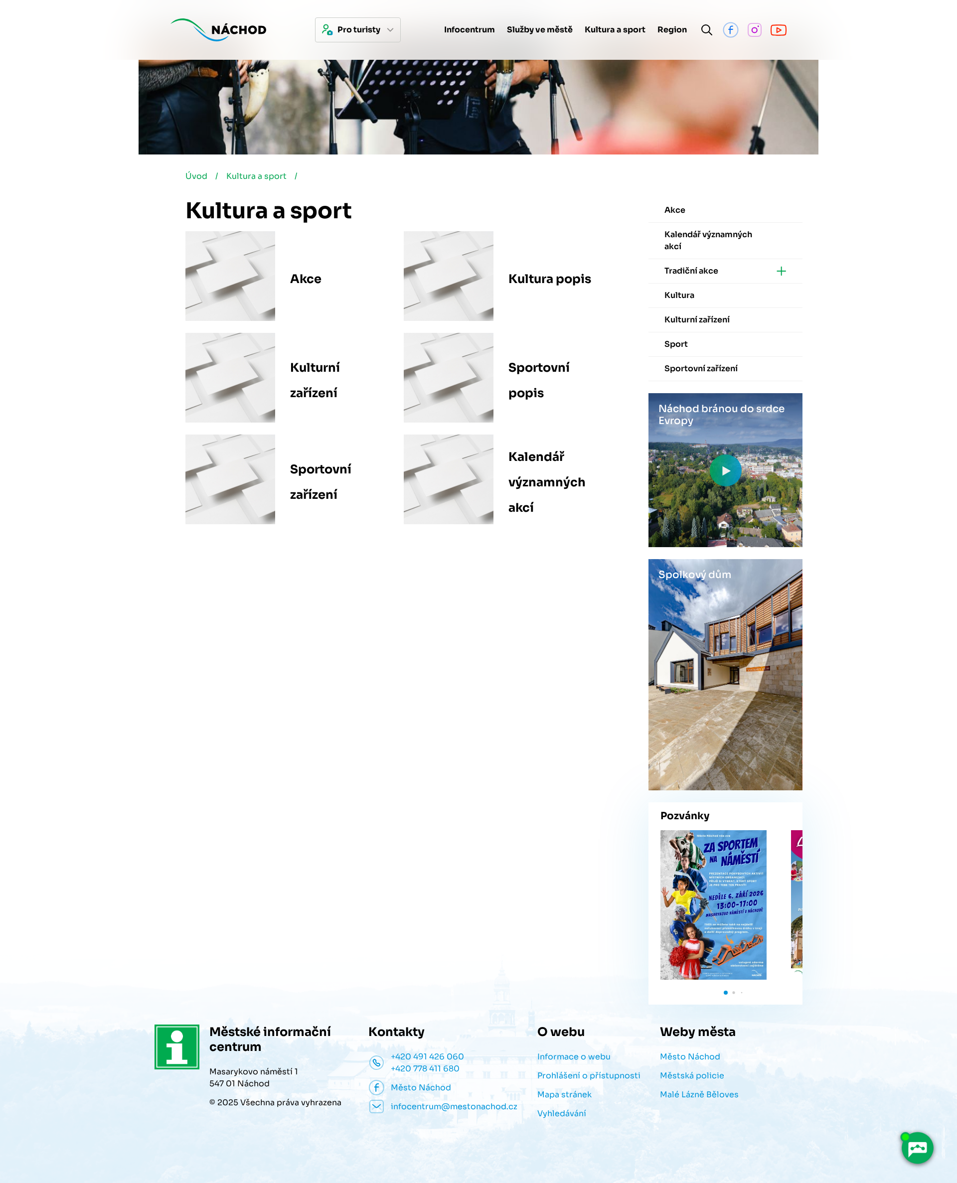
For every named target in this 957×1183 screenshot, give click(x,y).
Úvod (196, 176)
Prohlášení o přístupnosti (588, 1075)
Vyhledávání (561, 1113)
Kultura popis (549, 279)
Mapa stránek (564, 1094)
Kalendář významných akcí (547, 482)
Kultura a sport (256, 176)
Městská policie (692, 1075)
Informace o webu (574, 1056)
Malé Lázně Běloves (699, 1094)
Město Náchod (690, 1056)
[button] (726, 993)
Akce (305, 279)
